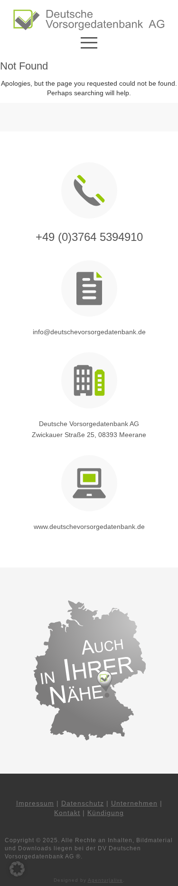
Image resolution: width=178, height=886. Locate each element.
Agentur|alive (105, 880)
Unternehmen (134, 803)
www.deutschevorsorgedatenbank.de (89, 526)
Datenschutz (82, 803)
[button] (17, 869)
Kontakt (67, 812)
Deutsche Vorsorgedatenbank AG (89, 424)
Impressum (35, 803)
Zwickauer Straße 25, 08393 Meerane (89, 434)
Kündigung (105, 812)
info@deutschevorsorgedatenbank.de (89, 332)
